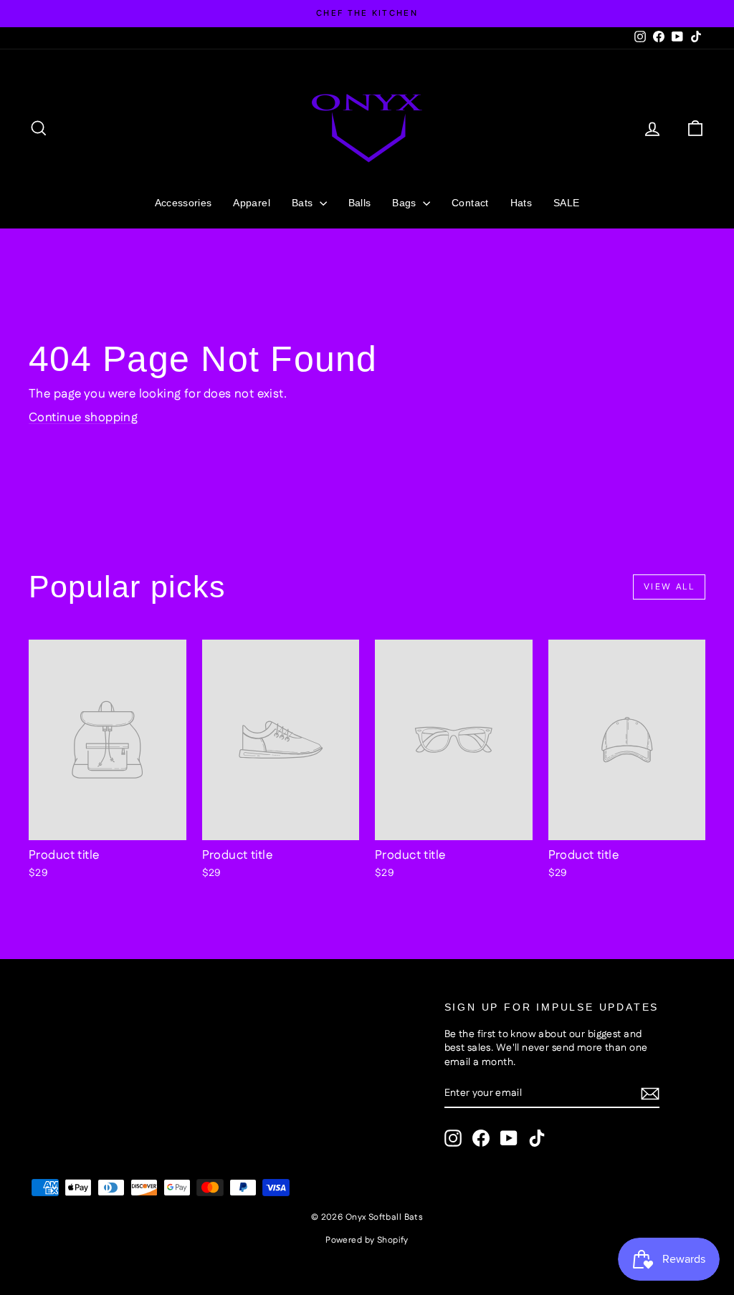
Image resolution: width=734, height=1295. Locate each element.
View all (669, 587)
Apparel (251, 202)
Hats (521, 202)
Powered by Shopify (367, 1240)
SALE (566, 202)
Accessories (183, 202)
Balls (359, 202)
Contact (470, 202)
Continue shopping (83, 417)
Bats (304, 202)
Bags (405, 202)
